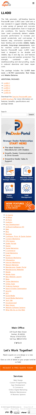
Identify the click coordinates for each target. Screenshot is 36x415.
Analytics (9, 222)
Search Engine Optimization (16, 288)
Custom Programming (18, 382)
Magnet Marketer (12, 265)
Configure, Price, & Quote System (18, 236)
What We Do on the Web (15, 310)
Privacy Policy (15, 409)
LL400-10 (7, 92)
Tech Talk (9, 300)
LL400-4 (7, 90)
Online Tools (10, 284)
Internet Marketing (13, 262)
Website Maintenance (18, 392)
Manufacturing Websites (15, 269)
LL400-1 (7, 83)
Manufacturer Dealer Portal (16, 267)
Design (8, 246)
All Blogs (9, 217)
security (8, 291)
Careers (6, 409)
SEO (7, 293)
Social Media (10, 295)
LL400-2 (7, 85)
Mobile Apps (10, 274)
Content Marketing (13, 239)
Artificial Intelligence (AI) (15, 227)
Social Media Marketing (14, 298)
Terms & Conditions (26, 409)
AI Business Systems (18, 394)
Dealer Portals (11, 243)
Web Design (10, 305)
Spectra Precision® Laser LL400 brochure (16, 97)
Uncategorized (11, 303)
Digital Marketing (12, 248)
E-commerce (10, 250)
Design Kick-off (28, 407)
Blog (7, 231)
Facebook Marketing (13, 258)
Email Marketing (12, 253)
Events (8, 255)
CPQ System (10, 241)
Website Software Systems (15, 307)
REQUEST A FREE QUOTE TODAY (18, 367)
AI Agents (9, 215)
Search (3, 111)
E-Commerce (18, 387)
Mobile (8, 272)
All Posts (9, 220)
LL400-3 (7, 88)
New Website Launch (13, 276)
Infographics (10, 260)
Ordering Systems (12, 286)
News (7, 279)
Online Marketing (12, 281)
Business (9, 234)
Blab (7, 229)
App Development (12, 224)
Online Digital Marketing (18, 390)
